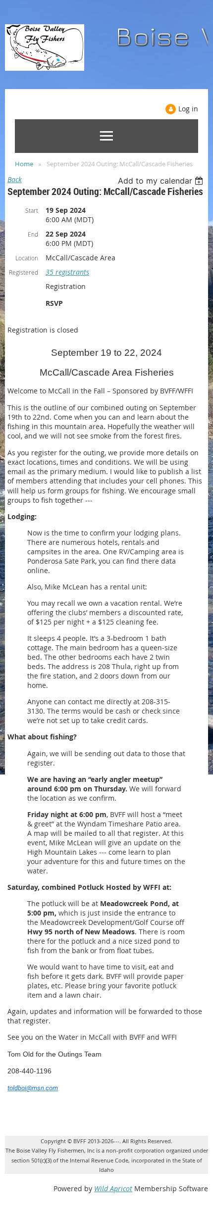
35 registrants (67, 272)
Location (26, 258)
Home (24, 163)
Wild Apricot (113, 1188)
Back (14, 179)
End (33, 234)
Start (31, 210)
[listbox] (162, 181)
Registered (23, 272)
